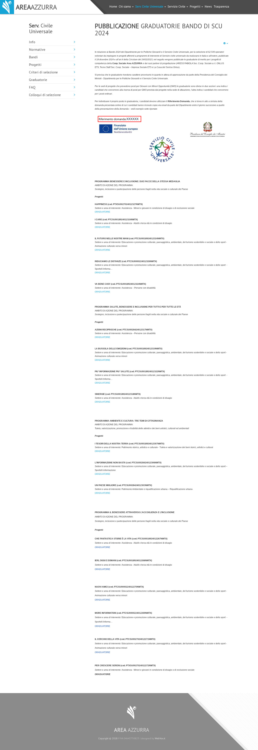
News (208, 6)
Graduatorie (38, 79)
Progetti (195, 6)
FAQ (32, 87)
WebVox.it (160, 738)
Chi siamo (125, 6)
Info (32, 42)
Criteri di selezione (43, 72)
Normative (37, 49)
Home (113, 6)
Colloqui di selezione (45, 95)
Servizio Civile (177, 6)
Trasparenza (221, 6)
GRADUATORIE (102, 212)
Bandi (33, 57)
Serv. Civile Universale (149, 6)
